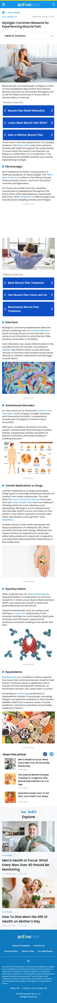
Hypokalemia (9, 677)
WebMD (6, 349)
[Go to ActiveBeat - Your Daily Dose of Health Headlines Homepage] (29, 4)
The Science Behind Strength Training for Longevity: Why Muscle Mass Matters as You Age (33, 779)
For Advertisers (45, 951)
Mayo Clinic (23, 145)
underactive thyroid (38, 594)
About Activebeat (21, 946)
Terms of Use (27, 951)
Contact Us (39, 946)
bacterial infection (39, 330)
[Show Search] (53, 4)
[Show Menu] (3, 4)
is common (19, 613)
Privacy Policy (11, 951)
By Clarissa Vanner (9, 874)
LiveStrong (22, 693)
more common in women (26, 499)
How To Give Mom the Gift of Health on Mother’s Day (24, 919)
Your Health (14, 13)
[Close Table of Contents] (52, 36)
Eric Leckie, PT (9, 16)
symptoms (26, 196)
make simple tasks (22, 502)
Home (3, 12)
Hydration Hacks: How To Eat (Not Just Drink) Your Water (33, 795)
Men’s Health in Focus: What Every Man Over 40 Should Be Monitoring (34, 762)
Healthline (7, 519)
